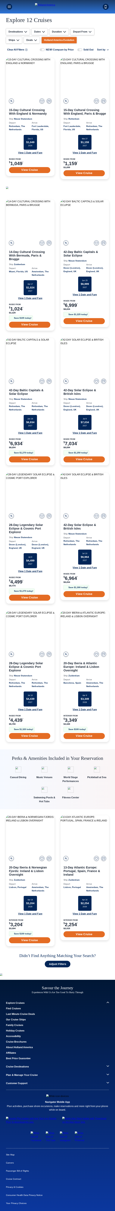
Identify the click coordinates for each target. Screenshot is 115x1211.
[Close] (110, 4)
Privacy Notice (59, 96)
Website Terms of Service (82, 96)
